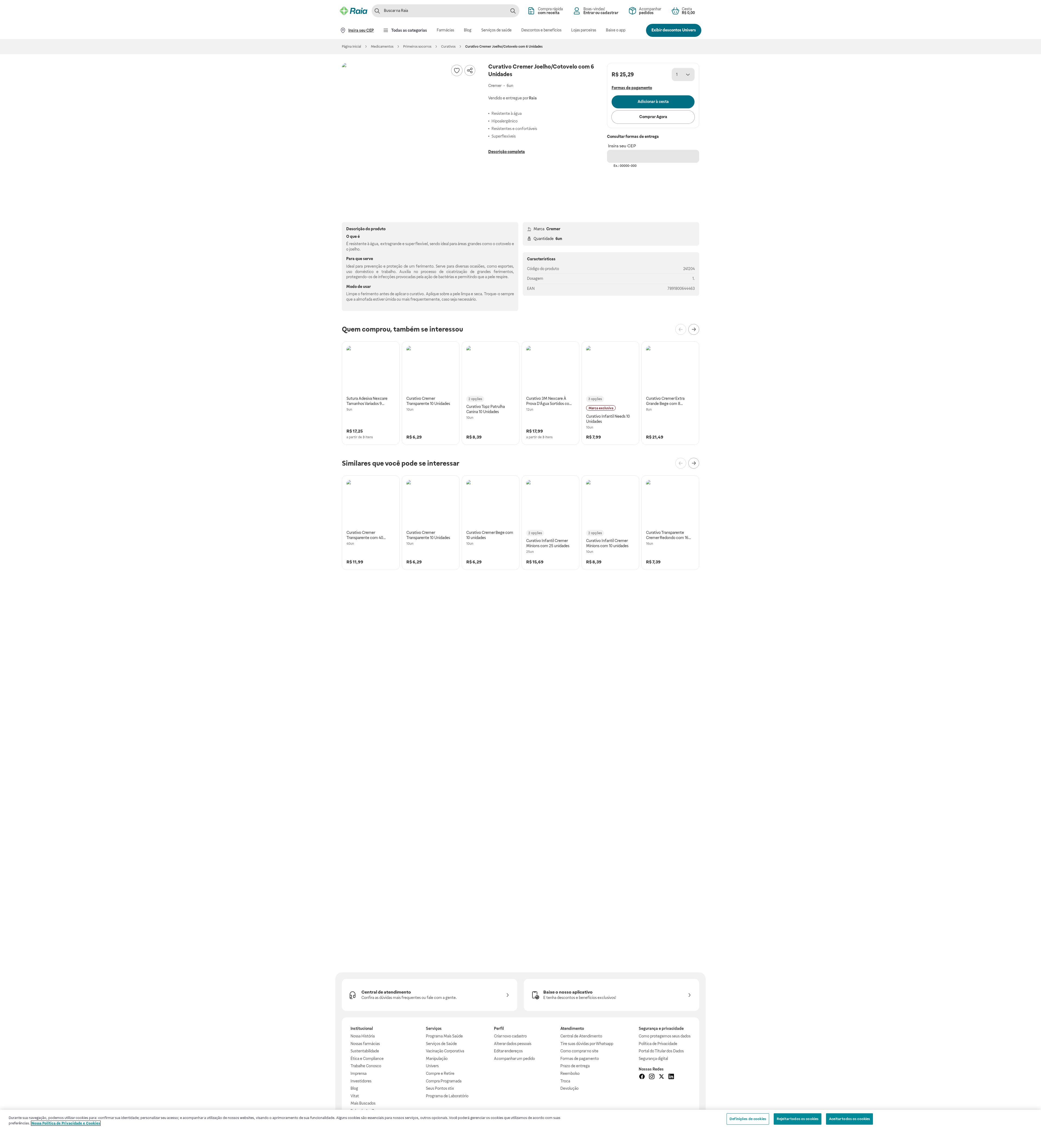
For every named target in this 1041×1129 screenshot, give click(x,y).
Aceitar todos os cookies (849, 1119)
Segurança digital (653, 1058)
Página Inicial (351, 46)
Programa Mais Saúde (444, 1036)
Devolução (569, 1088)
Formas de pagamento (579, 1058)
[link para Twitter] (661, 1077)
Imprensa (359, 1073)
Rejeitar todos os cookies (797, 1119)
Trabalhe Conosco (366, 1066)
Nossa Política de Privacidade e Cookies (65, 1123)
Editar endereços (508, 1051)
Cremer (553, 229)
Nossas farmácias (365, 1044)
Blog (354, 1088)
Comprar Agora (653, 117)
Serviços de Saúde (441, 1044)
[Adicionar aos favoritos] (456, 70)
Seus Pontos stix (440, 1088)
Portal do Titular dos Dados (661, 1051)
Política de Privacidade (658, 1044)
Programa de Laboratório (447, 1096)
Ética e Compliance (367, 1058)
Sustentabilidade (365, 1051)
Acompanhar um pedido (514, 1058)
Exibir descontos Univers (673, 30)
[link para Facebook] (642, 1077)
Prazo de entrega (575, 1066)
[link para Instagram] (651, 1077)
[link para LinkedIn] (671, 1077)
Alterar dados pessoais (512, 1044)
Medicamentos (382, 46)
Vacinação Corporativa (445, 1051)
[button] (409, 130)
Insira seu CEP (622, 145)
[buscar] (512, 10)
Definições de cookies (748, 1119)
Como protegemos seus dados (664, 1036)
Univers (432, 1066)
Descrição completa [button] (506, 152)
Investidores (361, 1081)
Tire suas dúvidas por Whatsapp (586, 1044)
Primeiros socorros (417, 46)
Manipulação (437, 1058)
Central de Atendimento (581, 1036)
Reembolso (570, 1073)
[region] (520, 1119)
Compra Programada (443, 1081)
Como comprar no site (579, 1051)
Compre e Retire (440, 1073)
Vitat (355, 1096)
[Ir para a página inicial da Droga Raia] (353, 10)
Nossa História (363, 1036)
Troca (565, 1081)
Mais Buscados (363, 1103)
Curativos (448, 46)
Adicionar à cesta (653, 101)
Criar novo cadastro (510, 1036)
